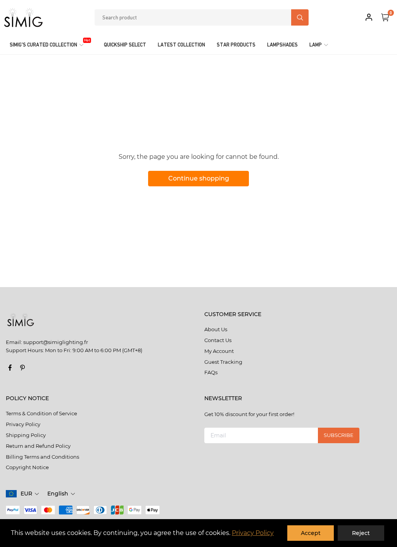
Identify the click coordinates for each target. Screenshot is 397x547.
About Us (215, 329)
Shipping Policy (26, 435)
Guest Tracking (223, 362)
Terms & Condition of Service (41, 413)
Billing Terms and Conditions (42, 457)
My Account (219, 351)
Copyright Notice (27, 467)
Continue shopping (198, 178)
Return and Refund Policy (38, 446)
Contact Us (217, 340)
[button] (30, 494)
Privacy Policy (253, 533)
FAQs (210, 372)
